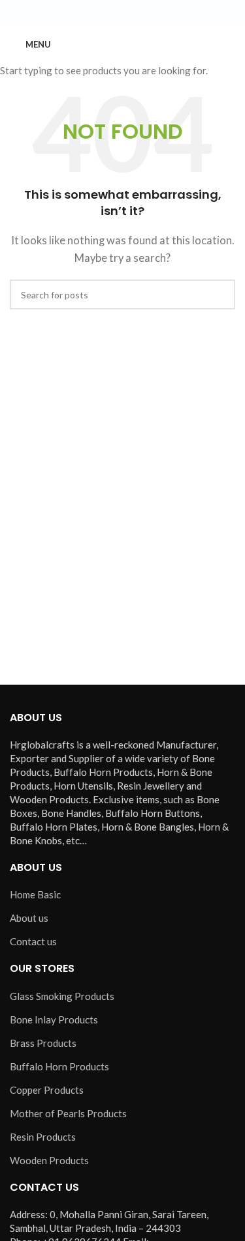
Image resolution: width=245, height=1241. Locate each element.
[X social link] (107, 12)
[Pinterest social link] (154, 12)
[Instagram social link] (123, 12)
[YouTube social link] (138, 12)
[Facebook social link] (91, 12)
